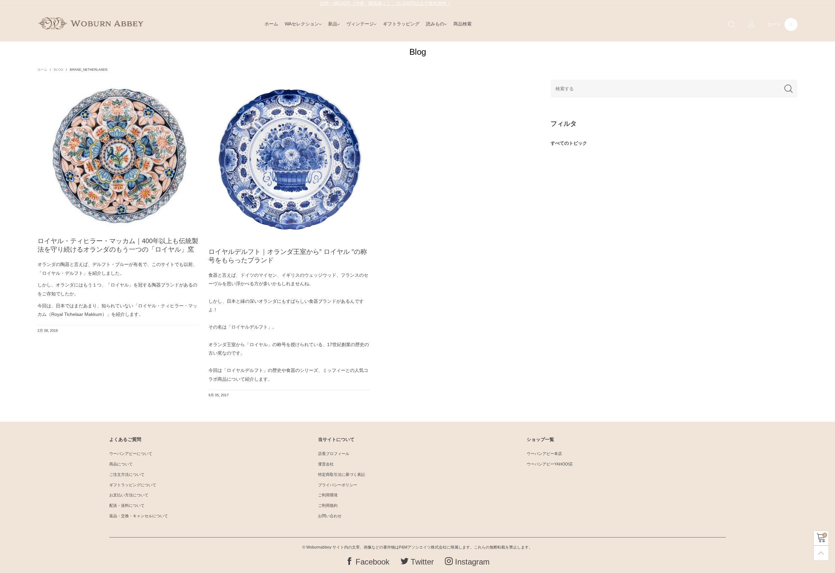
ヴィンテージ (360, 23)
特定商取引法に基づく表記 (341, 474)
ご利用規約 (328, 505)
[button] (788, 88)
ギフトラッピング (401, 23)
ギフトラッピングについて (132, 485)
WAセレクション (302, 23)
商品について (121, 464)
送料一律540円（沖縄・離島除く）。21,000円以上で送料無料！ (385, 3)
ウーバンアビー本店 (544, 453)
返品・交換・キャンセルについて (138, 516)
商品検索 (462, 23)
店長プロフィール (333, 453)
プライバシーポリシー (337, 485)
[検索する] (731, 24)
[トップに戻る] (821, 553)
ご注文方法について (126, 474)
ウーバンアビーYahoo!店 (550, 464)
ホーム (271, 23)
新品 (332, 23)
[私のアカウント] (751, 24)
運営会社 (326, 464)
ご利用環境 (328, 495)
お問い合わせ (330, 516)
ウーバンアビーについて (130, 453)
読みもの (435, 23)
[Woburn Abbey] (91, 23)
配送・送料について (126, 505)
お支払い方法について (128, 495)
